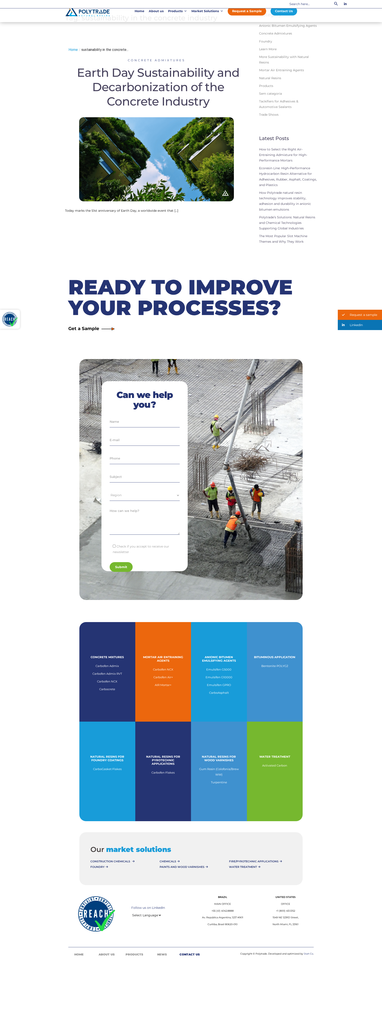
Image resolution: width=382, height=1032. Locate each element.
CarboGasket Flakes (107, 769)
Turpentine (219, 782)
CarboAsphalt (219, 692)
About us (156, 11)
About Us (107, 954)
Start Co (308, 953)
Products (175, 11)
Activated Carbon (274, 765)
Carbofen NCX (107, 681)
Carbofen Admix (107, 666)
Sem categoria (270, 94)
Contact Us (284, 11)
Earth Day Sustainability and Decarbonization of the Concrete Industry (158, 86)
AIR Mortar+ (163, 685)
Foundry (265, 41)
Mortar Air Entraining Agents (281, 70)
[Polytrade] (87, 11)
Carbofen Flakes (163, 772)
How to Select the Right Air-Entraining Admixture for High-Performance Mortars (283, 154)
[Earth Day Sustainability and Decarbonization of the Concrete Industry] (156, 159)
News (162, 954)
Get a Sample (83, 328)
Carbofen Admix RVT (107, 673)
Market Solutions (205, 11)
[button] (360, 315)
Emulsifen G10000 (219, 677)
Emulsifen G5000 (218, 669)
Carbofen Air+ (163, 677)
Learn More (268, 49)
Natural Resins (270, 78)
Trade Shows (269, 115)
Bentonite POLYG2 (274, 666)
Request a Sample (247, 11)
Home (139, 11)
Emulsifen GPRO (219, 685)
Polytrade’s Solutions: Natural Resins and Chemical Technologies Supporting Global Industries (287, 222)
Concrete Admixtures (156, 60)
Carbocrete (107, 689)
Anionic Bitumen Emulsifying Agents (288, 26)
